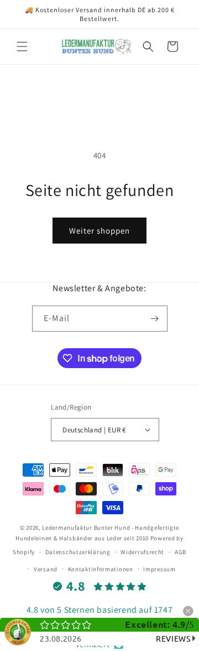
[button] (22, 46)
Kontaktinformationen (100, 569)
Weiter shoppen (99, 230)
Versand (45, 569)
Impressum (159, 569)
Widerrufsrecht (142, 552)
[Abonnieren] (155, 319)
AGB (180, 552)
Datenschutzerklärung (78, 552)
